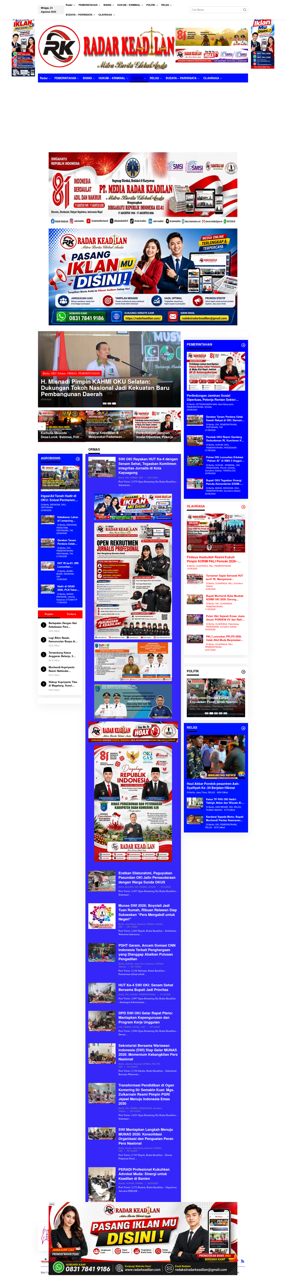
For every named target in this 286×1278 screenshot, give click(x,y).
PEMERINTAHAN (147, 994)
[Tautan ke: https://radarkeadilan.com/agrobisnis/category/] (77, 459)
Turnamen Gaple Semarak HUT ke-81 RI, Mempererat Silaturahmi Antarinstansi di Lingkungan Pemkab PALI (224, 577)
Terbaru (71, 614)
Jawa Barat (130, 923)
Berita (46, 379)
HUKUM (129, 963)
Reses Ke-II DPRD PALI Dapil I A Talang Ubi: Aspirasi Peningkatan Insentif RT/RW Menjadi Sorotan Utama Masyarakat (214, 700)
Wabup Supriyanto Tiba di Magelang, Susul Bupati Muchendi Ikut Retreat (63, 683)
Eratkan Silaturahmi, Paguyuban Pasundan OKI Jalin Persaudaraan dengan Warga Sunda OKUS (146, 877)
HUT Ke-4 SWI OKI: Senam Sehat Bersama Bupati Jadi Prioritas (145, 987)
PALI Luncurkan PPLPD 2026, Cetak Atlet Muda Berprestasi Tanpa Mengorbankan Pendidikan (224, 638)
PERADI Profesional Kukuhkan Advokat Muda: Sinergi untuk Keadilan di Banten (144, 1174)
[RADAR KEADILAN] (106, 46)
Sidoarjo (122, 966)
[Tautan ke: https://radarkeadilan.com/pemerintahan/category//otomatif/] (243, 345)
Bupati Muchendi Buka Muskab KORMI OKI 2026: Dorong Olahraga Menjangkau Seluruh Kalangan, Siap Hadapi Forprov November (225, 597)
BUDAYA (129, 886)
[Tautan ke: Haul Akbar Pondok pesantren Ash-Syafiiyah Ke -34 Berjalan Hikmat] (216, 757)
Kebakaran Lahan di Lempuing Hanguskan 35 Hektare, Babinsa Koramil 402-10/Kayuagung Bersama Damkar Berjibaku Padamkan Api (67, 518)
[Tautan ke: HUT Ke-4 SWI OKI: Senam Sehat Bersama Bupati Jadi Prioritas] (102, 992)
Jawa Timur (139, 963)
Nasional (141, 923)
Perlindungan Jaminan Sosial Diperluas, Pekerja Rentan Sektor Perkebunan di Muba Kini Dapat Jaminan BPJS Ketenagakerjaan (109, 435)
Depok (128, 1147)
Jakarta (128, 1063)
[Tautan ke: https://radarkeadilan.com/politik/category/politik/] (243, 672)
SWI (141, 477)
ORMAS (62, 379)
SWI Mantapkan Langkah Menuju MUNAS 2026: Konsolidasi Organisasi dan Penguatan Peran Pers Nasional (145, 1136)
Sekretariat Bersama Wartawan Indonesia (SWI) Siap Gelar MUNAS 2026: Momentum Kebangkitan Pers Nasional (148, 1052)
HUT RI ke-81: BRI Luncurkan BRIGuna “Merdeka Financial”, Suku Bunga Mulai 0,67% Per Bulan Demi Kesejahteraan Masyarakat (68, 564)
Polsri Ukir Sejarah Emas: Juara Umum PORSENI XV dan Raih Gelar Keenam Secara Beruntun (225, 617)
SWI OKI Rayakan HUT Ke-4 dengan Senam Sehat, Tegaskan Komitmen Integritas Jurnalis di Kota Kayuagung (148, 465)
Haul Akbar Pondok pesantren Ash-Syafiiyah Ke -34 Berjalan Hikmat (213, 786)
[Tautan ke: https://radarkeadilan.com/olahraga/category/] (243, 507)
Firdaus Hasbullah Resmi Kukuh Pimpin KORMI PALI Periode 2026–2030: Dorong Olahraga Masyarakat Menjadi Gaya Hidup (213, 559)
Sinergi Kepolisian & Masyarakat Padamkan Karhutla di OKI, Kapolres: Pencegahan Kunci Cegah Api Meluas (60, 435)
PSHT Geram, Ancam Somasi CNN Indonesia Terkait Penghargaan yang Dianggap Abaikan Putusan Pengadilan (146, 952)
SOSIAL (152, 886)
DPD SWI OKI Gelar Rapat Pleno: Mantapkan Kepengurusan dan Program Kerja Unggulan (145, 1017)
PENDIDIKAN (145, 1108)
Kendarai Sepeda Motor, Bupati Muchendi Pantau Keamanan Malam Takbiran (224, 818)
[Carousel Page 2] (109, 403)
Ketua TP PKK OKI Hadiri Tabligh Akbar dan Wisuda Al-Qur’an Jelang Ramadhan (224, 800)
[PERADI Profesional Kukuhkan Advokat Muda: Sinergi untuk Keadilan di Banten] (138, 1190)
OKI (53, 379)
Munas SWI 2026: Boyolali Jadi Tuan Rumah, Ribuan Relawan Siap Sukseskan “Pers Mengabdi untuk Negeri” (147, 912)
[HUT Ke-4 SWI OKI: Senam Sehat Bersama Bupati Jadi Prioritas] (146, 1002)
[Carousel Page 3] (114, 403)
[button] (244, 9)
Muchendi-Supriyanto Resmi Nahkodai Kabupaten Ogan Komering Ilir (62, 669)
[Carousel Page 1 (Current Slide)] (105, 403)
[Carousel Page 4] (221, 713)
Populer (49, 614)
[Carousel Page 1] (207, 713)
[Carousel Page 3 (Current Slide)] (216, 713)
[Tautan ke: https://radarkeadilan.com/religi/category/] (243, 728)
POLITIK (156, 1063)
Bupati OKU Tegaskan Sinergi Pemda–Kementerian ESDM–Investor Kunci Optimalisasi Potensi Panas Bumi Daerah (224, 482)
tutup (52, 1203)
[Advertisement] (143, 111)
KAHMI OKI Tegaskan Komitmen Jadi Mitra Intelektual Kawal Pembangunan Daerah (100, 390)
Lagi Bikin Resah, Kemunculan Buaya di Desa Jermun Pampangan (62, 639)
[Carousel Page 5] (225, 713)
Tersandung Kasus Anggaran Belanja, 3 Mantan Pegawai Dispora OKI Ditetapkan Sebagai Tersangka (63, 654)
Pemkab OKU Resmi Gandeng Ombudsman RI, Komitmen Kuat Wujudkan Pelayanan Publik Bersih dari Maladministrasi (225, 438)
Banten (121, 1183)
